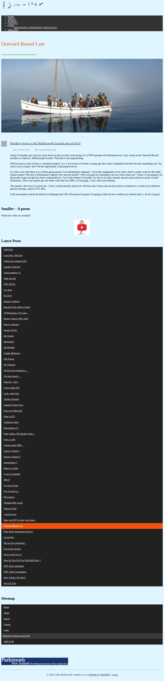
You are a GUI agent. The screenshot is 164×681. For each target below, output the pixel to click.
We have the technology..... (16, 370)
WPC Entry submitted (14, 566)
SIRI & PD (13, 30)
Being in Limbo (11, 468)
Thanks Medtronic (12, 353)
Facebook (144, 3)
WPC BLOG (9, 284)
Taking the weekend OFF (15, 261)
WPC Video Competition (15, 572)
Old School (9, 359)
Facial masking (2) (12, 273)
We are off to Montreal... (15, 543)
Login (115, 674)
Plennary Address (11, 301)
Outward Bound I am (13, 526)
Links (11, 25)
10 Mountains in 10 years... (16, 313)
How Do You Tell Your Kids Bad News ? (22, 560)
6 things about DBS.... (14, 445)
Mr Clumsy (9, 336)
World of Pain (10, 508)
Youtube (160, 3)
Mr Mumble (9, 347)
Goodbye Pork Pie (12, 267)
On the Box (9, 537)
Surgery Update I (11, 451)
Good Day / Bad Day (13, 255)
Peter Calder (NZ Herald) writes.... (20, 434)
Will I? (7, 480)
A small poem (10, 514)
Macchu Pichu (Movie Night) (17, 307)
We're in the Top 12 (13, 554)
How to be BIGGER (13, 411)
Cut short (8, 290)
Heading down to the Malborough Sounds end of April (45, 143)
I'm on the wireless (12, 549)
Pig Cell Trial (10, 583)
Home (11, 16)
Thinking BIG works (13, 503)
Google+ (155, 3)
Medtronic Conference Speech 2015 (35, 28)
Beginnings (9, 342)
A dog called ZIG (12, 388)
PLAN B (8, 296)
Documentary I (10, 462)
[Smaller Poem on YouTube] (82, 228)
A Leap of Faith (11, 485)
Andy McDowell (47, 149)
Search (12, 21)
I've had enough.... (12, 376)
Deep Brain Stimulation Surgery (18, 531)
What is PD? (9, 416)
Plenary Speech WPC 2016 (16, 319)
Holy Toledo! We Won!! (15, 577)
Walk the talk (10, 278)
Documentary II (11, 428)
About (11, 19)
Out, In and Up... (11, 491)
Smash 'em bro (10, 330)
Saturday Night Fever (13, 405)
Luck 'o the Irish (11, 393)
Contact (13, 23)
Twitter (150, 3)
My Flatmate (9, 365)
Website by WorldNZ (99, 674)
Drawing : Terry (11, 382)
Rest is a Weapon (11, 324)
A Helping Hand (11, 422)
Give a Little (9, 439)
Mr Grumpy (9, 497)
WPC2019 (8, 250)
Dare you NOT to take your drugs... (20, 520)
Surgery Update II (12, 457)
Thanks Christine (11, 399)
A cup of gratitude (12, 474)
